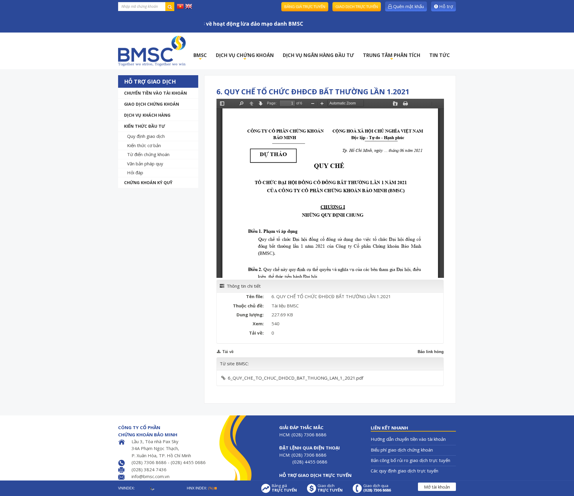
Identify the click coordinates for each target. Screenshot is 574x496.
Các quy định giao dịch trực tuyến (404, 471)
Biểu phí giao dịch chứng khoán (402, 450)
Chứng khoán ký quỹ (148, 182)
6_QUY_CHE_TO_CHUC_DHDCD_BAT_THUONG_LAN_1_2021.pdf (295, 378)
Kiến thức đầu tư (144, 126)
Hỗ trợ (445, 6)
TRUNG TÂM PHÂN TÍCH (391, 57)
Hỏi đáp (135, 172)
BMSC (200, 57)
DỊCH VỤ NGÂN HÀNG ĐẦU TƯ (318, 55)
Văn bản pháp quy (145, 164)
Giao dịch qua (377, 487)
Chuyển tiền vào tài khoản (155, 93)
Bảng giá (284, 487)
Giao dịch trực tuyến (356, 6)
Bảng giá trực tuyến (304, 6)
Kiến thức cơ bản (144, 145)
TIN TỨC (439, 55)
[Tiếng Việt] (180, 6)
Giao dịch (330, 487)
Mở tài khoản (437, 487)
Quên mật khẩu (408, 6)
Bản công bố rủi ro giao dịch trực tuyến (410, 460)
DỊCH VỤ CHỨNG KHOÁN (245, 57)
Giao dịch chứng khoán (151, 104)
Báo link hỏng (431, 351)
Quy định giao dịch (146, 136)
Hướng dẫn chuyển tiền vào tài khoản (408, 439)
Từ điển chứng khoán (148, 154)
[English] (188, 6)
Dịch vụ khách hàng (147, 115)
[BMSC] (152, 51)
